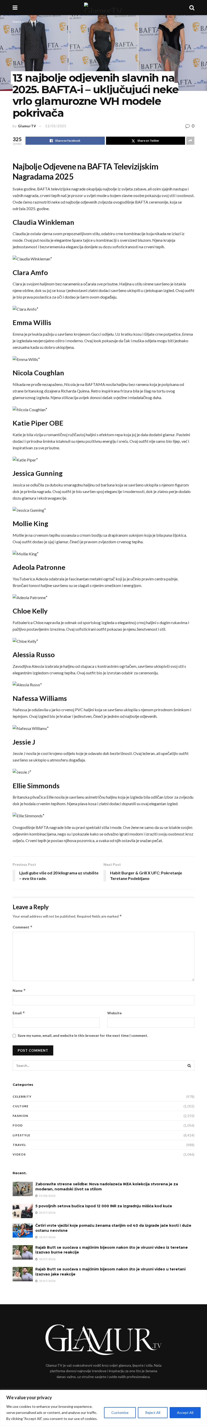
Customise (119, 1412)
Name (19, 990)
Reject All (152, 1412)
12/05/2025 (55, 126)
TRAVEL (19, 1145)
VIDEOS (19, 1154)
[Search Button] (191, 7)
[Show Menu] (15, 7)
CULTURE (21, 1106)
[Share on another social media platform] (190, 141)
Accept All (185, 1412)
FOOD (18, 1125)
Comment (23, 927)
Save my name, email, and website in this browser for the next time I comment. (83, 1035)
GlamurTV (27, 126)
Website (114, 1013)
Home (17, 21)
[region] (103, 1408)
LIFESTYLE (32, 21)
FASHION (20, 1116)
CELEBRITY (22, 1096)
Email (19, 1013)
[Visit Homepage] (103, 8)
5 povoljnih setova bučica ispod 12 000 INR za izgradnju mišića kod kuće (103, 1206)
